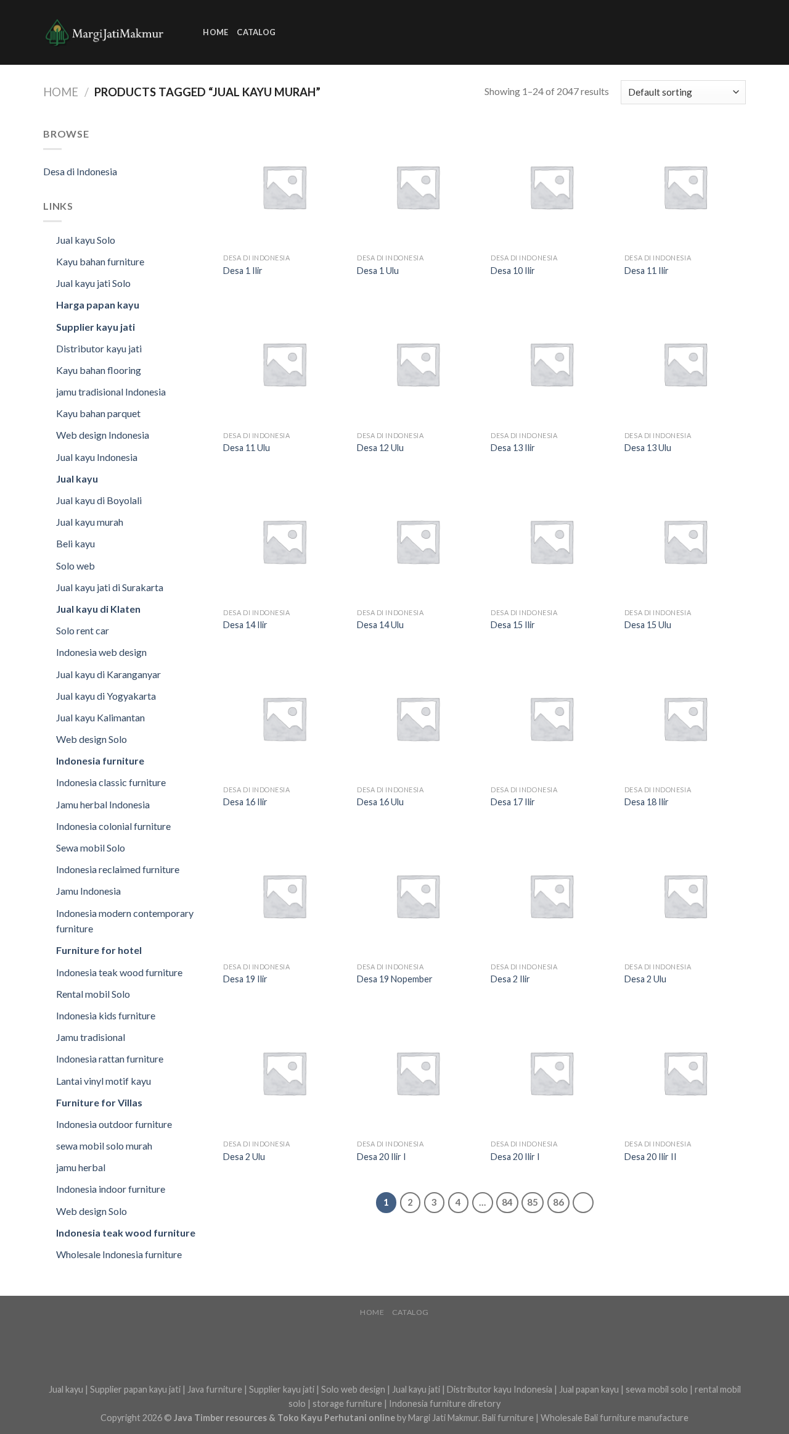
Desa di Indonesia (80, 171)
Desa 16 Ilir (245, 802)
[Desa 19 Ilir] (284, 895)
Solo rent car (82, 630)
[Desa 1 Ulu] (417, 186)
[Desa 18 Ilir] (685, 718)
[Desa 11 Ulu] (284, 364)
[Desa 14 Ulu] (417, 541)
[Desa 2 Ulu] (685, 895)
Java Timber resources (220, 1417)
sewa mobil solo (657, 1389)
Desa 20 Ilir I (381, 1156)
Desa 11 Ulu (246, 447)
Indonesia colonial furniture (113, 826)
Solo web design (353, 1389)
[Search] (189, 32)
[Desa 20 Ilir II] (685, 1073)
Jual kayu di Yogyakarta (106, 696)
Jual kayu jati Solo (93, 283)
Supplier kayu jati (95, 327)
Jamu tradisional (90, 1037)
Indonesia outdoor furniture (114, 1124)
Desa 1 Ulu (378, 270)
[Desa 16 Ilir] (284, 718)
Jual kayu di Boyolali (99, 500)
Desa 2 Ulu (645, 979)
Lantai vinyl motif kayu (103, 1081)
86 (558, 1202)
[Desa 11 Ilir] (685, 186)
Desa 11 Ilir (646, 270)
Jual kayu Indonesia (96, 457)
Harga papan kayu (97, 304)
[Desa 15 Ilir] (551, 541)
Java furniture (214, 1389)
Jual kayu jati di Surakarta (109, 587)
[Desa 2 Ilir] (551, 895)
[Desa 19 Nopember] (417, 895)
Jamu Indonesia (88, 891)
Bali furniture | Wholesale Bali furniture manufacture (585, 1417)
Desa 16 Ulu (380, 802)
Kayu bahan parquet (98, 413)
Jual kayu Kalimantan (100, 717)
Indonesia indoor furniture (110, 1189)
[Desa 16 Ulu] (417, 718)
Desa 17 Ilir (513, 802)
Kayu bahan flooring (98, 370)
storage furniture (347, 1403)
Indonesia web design (101, 652)
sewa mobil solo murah (104, 1145)
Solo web (75, 565)
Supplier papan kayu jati (135, 1389)
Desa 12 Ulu (380, 447)
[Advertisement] (508, 30)
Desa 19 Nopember (395, 979)
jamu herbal (80, 1167)
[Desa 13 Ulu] (685, 364)
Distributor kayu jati (99, 348)
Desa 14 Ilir (245, 625)
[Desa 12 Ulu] (417, 364)
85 (532, 1202)
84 (507, 1202)
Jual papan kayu (589, 1389)
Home (215, 32)
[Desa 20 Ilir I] (417, 1073)
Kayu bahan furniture (100, 261)
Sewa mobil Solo (90, 847)
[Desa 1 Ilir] (284, 186)
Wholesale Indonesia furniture (119, 1254)
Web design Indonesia (102, 435)
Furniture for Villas (99, 1102)
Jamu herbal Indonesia (103, 804)
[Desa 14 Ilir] (284, 541)
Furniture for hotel (99, 950)
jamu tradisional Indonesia (111, 391)
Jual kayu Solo (85, 240)
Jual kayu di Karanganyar (108, 674)
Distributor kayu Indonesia (499, 1389)
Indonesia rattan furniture (109, 1058)
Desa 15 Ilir (513, 625)
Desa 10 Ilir (513, 270)
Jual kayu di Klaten (98, 609)
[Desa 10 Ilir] (551, 186)
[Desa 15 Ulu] (685, 541)
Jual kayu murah (89, 522)
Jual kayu (77, 478)
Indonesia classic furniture (111, 782)
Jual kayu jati (416, 1389)
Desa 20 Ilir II (650, 1156)
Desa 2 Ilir (510, 979)
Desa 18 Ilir (646, 802)
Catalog (256, 32)
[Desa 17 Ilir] (551, 718)
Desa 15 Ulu (647, 625)
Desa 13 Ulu (647, 447)
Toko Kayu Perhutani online (336, 1417)
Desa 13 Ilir (513, 447)
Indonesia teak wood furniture (119, 972)
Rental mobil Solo (93, 994)
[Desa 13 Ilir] (551, 364)
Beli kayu (75, 543)
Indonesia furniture (100, 760)
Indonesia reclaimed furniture (117, 869)
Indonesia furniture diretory (445, 1403)
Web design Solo (91, 739)
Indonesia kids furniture (105, 1015)
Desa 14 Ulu (380, 625)
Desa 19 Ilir (245, 979)
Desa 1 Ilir (243, 270)
